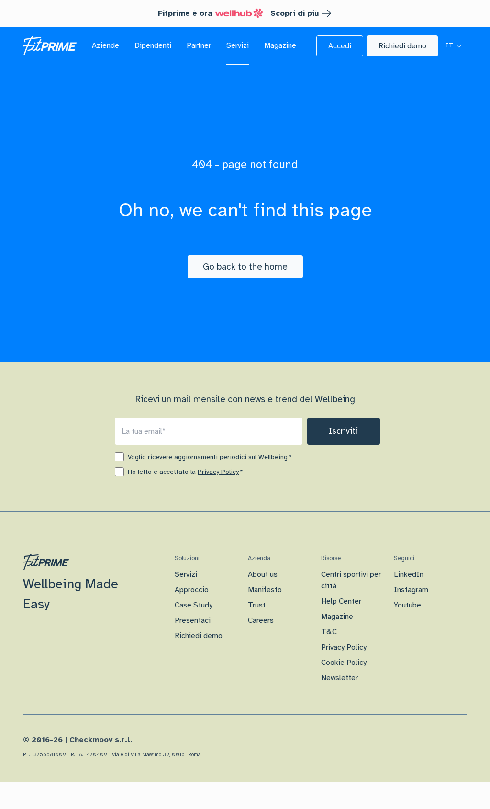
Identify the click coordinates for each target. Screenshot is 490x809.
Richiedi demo (199, 635)
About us (263, 574)
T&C (329, 632)
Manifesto (265, 590)
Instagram (411, 590)
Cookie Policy (344, 662)
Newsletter (339, 678)
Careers (261, 620)
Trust (257, 605)
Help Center (341, 601)
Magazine (337, 616)
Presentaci (193, 620)
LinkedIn (408, 574)
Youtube (407, 605)
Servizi (186, 574)
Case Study (193, 605)
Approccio (192, 590)
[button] (339, 45)
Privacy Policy (218, 472)
